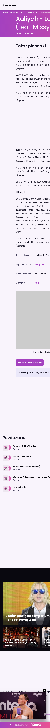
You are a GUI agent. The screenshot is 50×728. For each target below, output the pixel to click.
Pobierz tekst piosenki (30, 362)
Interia (5, 12)
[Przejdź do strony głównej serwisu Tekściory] (10, 5)
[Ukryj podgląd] (44, 690)
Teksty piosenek (26, 12)
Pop (36, 12)
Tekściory (14, 12)
